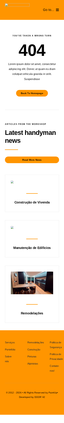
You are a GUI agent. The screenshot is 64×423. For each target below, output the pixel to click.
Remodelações (32, 313)
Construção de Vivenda (32, 202)
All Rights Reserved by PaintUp (40, 392)
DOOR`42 (39, 397)
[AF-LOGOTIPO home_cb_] (17, 4)
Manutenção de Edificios (32, 248)
